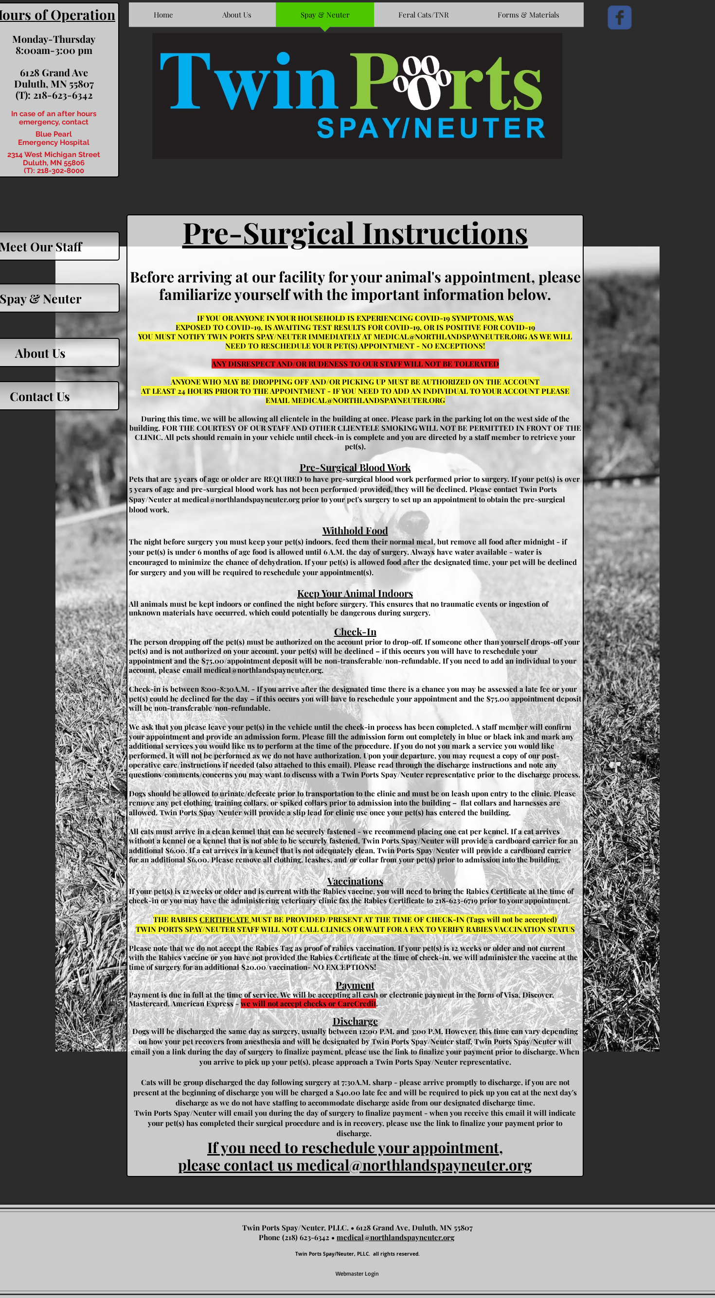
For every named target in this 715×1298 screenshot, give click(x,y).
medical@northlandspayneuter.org (241, 499)
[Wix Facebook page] (620, 17)
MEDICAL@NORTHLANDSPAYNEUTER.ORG (450, 336)
